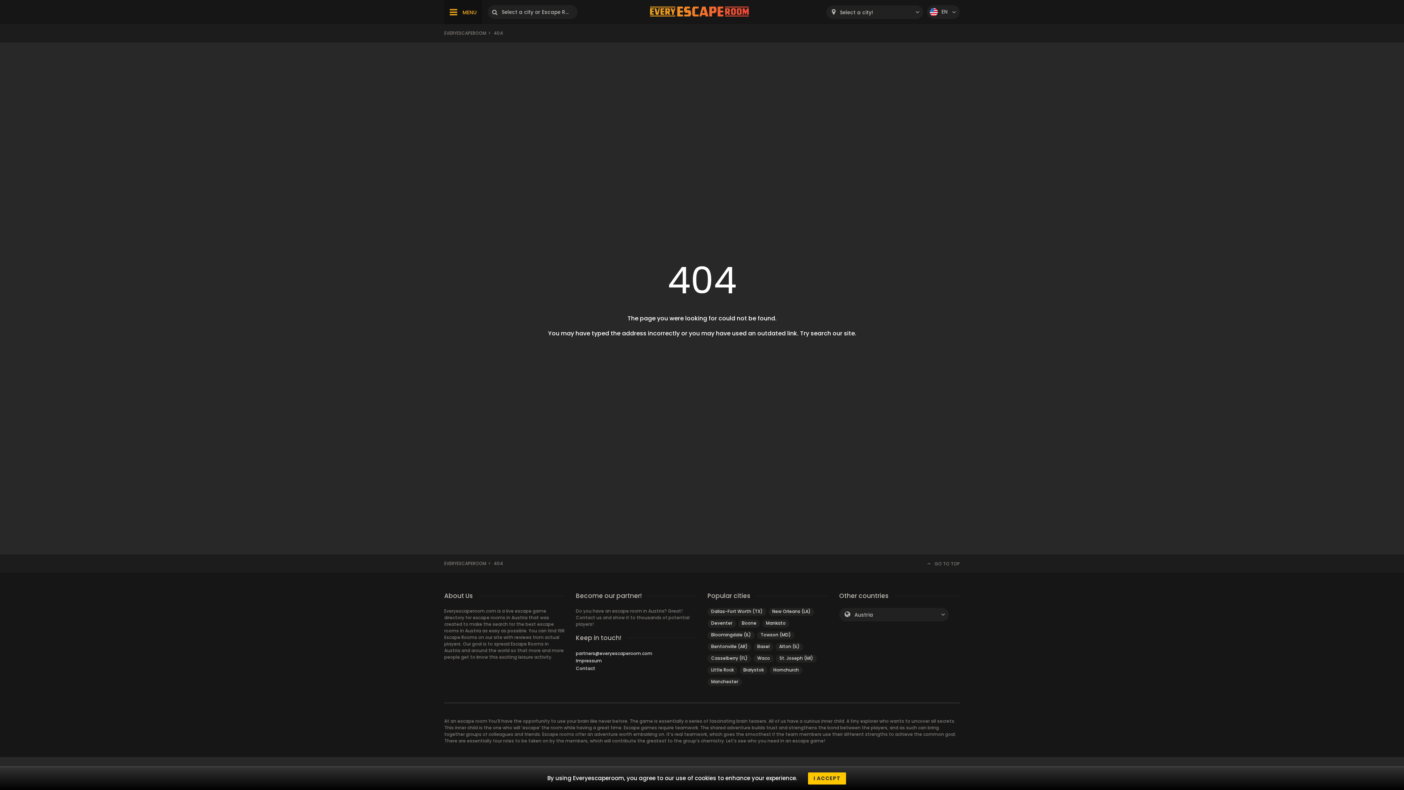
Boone (749, 623)
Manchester (724, 681)
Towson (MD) (775, 635)
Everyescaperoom (465, 33)
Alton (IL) (789, 646)
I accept (827, 778)
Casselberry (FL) (729, 658)
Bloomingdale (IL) (731, 635)
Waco (763, 658)
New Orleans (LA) (791, 611)
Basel (763, 646)
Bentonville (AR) (729, 646)
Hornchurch (786, 670)
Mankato (776, 623)
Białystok (753, 670)
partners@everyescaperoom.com (614, 653)
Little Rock (722, 670)
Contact (585, 668)
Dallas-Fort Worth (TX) (737, 611)
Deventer (721, 623)
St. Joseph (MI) (796, 658)
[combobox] (874, 12)
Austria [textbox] (863, 615)
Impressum (589, 661)
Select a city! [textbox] (856, 12)
